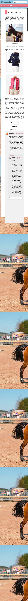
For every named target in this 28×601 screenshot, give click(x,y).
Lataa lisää (15, 221)
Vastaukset (12, 155)
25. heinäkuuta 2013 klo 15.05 (16, 158)
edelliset (7, 101)
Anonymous (11, 133)
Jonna (13, 122)
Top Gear (17, 124)
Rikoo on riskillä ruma (14, 12)
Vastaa (10, 152)
